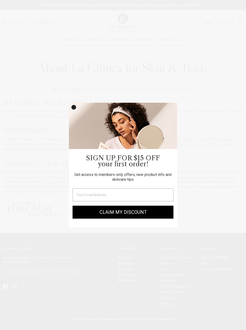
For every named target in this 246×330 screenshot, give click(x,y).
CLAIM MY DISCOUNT (123, 212)
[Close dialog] (73, 107)
